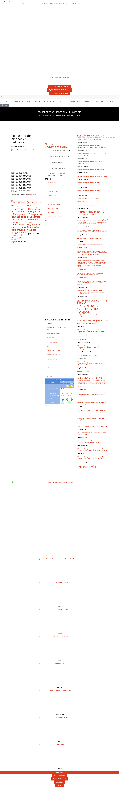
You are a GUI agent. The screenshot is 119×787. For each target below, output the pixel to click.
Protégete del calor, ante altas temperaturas (89, 245)
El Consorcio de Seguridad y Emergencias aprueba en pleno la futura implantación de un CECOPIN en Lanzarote (92, 282)
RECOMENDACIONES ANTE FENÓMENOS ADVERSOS (89, 309)
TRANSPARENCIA (98, 101)
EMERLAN (49, 368)
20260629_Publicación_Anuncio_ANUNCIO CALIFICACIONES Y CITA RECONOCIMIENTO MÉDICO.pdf (92, 146)
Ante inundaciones (82, 339)
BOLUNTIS (49, 376)
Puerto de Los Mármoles (53, 204)
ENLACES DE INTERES (32, 101)
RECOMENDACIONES (49, 101)
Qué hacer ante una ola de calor (85, 371)
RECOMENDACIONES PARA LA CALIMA (87, 355)
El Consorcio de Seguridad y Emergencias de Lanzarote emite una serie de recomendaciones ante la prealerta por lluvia (92, 331)
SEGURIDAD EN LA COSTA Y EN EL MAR (87, 214)
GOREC (49, 372)
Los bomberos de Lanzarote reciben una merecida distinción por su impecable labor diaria (91, 441)
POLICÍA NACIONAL (52, 342)
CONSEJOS (62, 101)
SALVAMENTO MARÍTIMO (53, 351)
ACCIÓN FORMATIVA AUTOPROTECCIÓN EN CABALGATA (92, 426)
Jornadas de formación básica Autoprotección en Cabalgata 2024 (90, 419)
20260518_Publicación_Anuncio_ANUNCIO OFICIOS (90, 170)
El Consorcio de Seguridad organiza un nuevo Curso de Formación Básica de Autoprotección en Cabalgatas (92, 449)
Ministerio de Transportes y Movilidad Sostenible (57, 328)
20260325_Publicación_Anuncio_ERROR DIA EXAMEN (91, 205)
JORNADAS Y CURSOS (75, 101)
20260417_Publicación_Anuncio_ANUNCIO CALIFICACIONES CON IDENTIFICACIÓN (88, 191)
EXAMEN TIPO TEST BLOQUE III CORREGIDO (88, 199)
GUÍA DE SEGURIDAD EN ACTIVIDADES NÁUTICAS (90, 238)
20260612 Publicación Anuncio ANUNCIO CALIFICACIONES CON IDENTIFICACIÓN (92, 154)
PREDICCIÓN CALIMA (52, 208)
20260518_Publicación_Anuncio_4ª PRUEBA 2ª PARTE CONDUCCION (91, 162)
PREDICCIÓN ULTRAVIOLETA (54, 217)
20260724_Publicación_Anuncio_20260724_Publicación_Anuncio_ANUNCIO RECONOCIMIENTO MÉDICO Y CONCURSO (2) (97, 138)
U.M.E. (48, 346)
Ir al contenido (4, 2)
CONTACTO (110, 101)
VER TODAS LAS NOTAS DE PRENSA (92, 302)
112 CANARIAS (51, 323)
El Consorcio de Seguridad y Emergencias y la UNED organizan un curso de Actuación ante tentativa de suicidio (91, 458)
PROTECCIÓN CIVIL (52, 359)
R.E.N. (48, 363)
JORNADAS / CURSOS (89, 378)
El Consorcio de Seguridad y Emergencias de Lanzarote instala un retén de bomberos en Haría (92, 274)
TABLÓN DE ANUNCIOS (90, 136)
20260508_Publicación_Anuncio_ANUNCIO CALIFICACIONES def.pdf (88, 183)
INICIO (7, 101)
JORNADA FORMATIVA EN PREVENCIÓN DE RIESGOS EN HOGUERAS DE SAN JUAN (91, 433)
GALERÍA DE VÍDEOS (88, 467)
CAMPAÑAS (87, 101)
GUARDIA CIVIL (50, 338)
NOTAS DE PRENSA (18, 101)
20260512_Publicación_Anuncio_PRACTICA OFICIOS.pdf (92, 176)
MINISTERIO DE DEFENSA (53, 334)
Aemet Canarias (51, 183)
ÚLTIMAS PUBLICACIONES (92, 212)
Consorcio (33, 195)
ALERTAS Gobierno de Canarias (56, 145)
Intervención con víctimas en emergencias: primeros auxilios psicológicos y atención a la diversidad (91, 403)
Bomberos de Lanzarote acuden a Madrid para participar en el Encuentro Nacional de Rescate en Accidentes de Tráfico (90, 292)
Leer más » (14, 240)
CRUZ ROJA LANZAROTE (53, 355)
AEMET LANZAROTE (52, 187)
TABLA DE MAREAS (52, 213)
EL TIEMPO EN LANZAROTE (54, 191)
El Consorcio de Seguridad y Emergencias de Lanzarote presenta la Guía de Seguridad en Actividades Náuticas (34, 219)
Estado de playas (51, 196)
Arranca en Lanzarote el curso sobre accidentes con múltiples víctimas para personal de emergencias (91, 411)
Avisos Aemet (51, 200)
